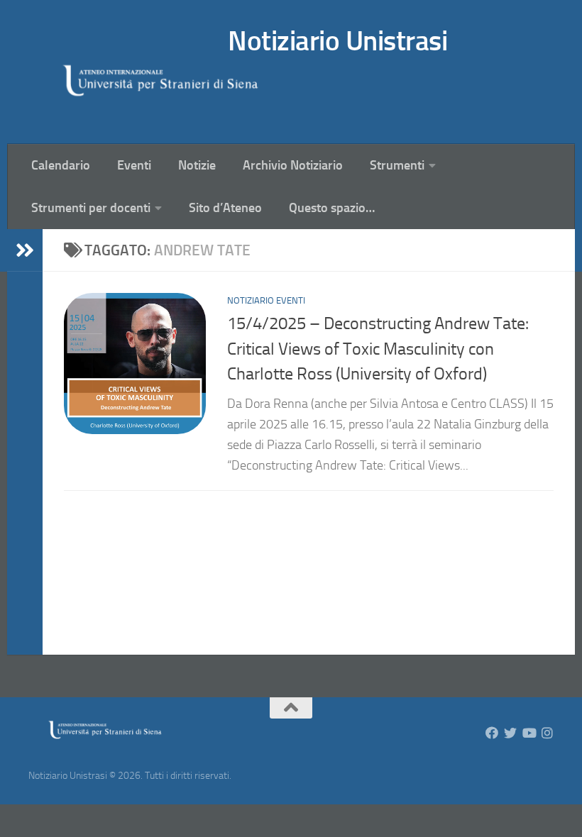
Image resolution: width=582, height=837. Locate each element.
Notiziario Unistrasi (337, 40)
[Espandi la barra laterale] (25, 250)
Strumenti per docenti (90, 208)
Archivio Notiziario (293, 165)
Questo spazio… (332, 208)
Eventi (134, 165)
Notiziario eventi (266, 300)
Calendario (60, 165)
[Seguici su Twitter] (510, 732)
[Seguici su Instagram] (547, 732)
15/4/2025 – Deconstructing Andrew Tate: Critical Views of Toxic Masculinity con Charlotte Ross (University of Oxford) (378, 349)
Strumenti (397, 165)
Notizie (197, 165)
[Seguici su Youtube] (528, 732)
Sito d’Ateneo (225, 208)
